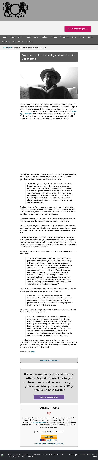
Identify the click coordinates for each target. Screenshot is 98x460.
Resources (64, 37)
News (28, 37)
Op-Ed (36, 37)
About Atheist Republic (77, 29)
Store (74, 37)
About (90, 37)
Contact (29, 42)
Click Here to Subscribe (49, 397)
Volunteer (5, 42)
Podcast (54, 37)
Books (82, 37)
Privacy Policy (94, 455)
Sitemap (72, 455)
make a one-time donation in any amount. (50, 443)
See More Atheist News (49, 360)
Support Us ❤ (18, 42)
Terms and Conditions (83, 455)
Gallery (44, 37)
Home (4, 37)
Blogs (20, 37)
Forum (12, 37)
